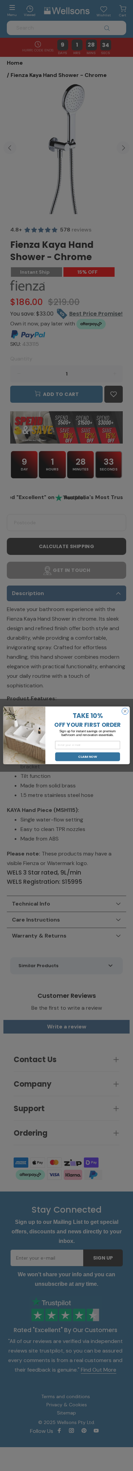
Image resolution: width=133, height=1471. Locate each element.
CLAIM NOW (87, 756)
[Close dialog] (125, 711)
